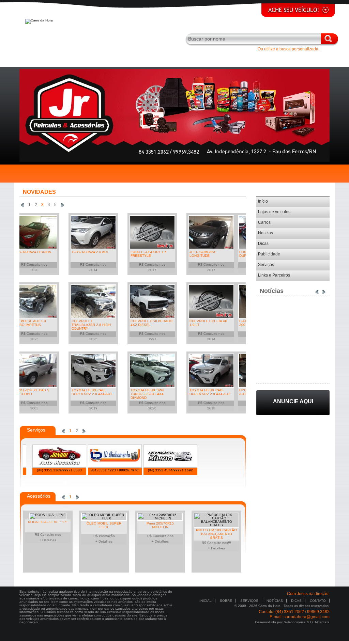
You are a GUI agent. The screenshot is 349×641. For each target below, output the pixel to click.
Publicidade (269, 254)
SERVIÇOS (249, 601)
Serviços (266, 264)
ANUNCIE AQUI (293, 401)
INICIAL (205, 601)
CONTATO (318, 601)
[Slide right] (62, 205)
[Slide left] (22, 205)
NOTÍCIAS (275, 601)
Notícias (265, 233)
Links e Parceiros (274, 275)
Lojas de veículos (274, 211)
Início (263, 201)
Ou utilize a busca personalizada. (288, 49)
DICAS (296, 601)
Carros (264, 222)
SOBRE (226, 601)
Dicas (263, 243)
